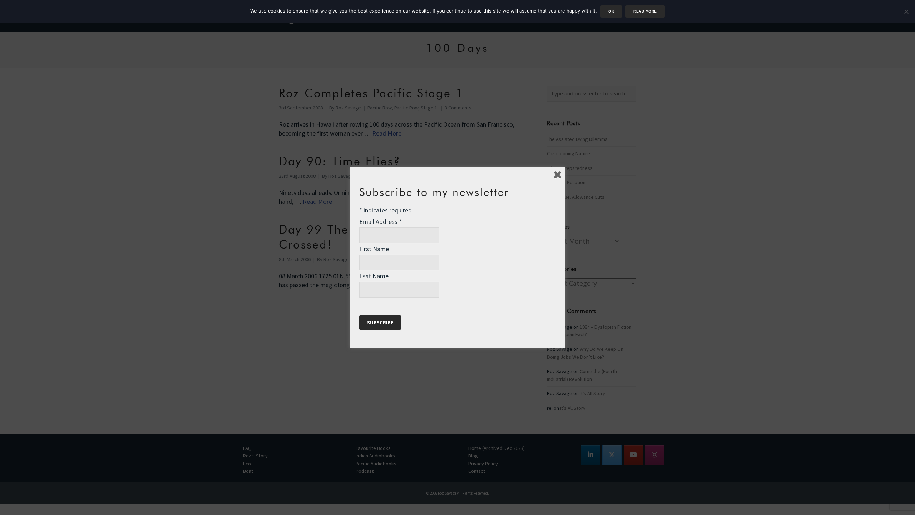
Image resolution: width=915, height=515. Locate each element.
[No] (906, 11)
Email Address (380, 221)
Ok (611, 11)
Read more (645, 11)
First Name (374, 249)
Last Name (374, 276)
